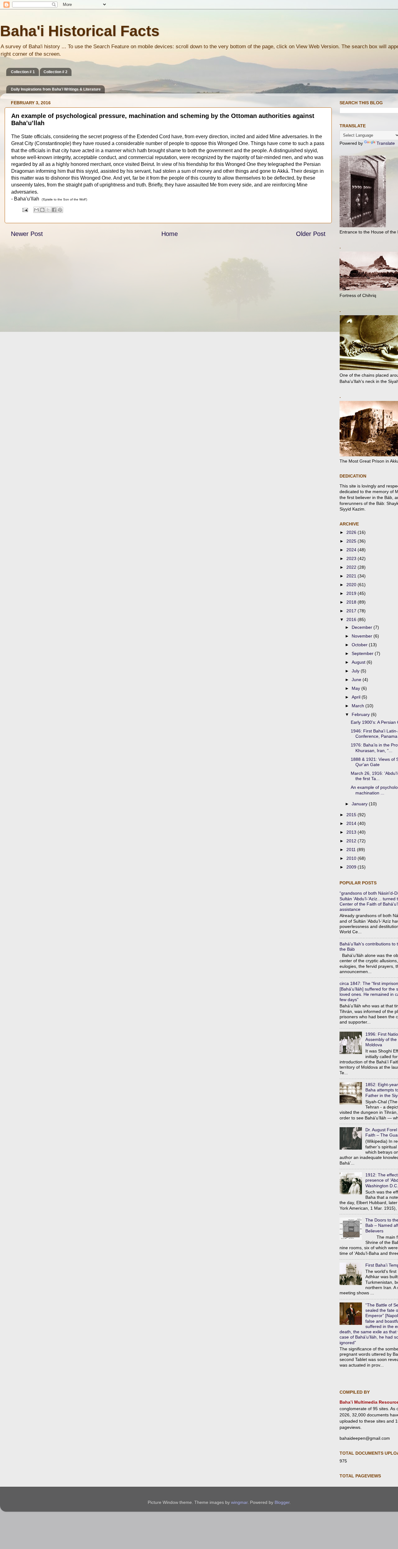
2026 (352, 532)
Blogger (282, 1502)
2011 (351, 849)
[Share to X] (48, 210)
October (360, 644)
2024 (352, 549)
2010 (352, 858)
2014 (352, 823)
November (362, 635)
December (362, 627)
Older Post (311, 233)
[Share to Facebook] (54, 210)
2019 (352, 593)
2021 (352, 575)
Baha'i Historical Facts (80, 31)
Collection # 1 (23, 72)
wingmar (239, 1502)
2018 (352, 602)
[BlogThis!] (42, 210)
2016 (352, 619)
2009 (352, 866)
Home (169, 233)
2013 (352, 832)
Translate (386, 143)
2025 (352, 541)
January (360, 803)
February (361, 714)
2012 (352, 840)
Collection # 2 (55, 72)
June (357, 679)
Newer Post (27, 233)
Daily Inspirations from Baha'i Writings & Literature (56, 89)
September (363, 653)
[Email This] (36, 210)
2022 (352, 567)
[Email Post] (24, 209)
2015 (352, 814)
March (358, 705)
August (359, 662)
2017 (352, 610)
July (356, 670)
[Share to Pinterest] (60, 210)
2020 (352, 584)
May (356, 688)
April (357, 696)
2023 (352, 558)
